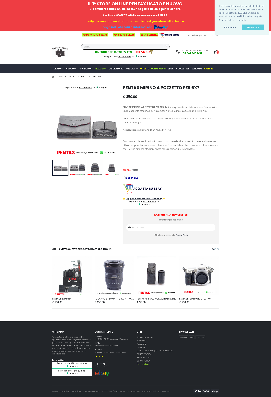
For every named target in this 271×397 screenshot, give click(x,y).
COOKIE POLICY (143, 361)
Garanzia (141, 347)
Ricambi (99, 68)
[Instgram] (104, 364)
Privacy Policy (181, 235)
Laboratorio (116, 68)
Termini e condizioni (145, 337)
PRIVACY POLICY (143, 357)
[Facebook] (97, 364)
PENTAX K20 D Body (61, 298)
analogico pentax (75, 77)
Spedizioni (141, 340)
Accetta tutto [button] (253, 27)
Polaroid (183, 337)
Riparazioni (85, 68)
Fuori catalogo (143, 364)
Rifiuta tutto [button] (230, 27)
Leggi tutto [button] (240, 20)
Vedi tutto (99, 356)
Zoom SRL (200, 337)
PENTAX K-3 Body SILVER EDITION (195, 298)
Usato (57, 68)
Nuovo (70, 68)
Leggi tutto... (58, 360)
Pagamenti (141, 344)
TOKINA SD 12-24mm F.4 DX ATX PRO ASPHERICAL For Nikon (114, 298)
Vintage (131, 68)
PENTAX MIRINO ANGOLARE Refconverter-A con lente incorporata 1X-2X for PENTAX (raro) (156, 298)
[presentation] (56, 125)
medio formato (95, 77)
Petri (192, 337)
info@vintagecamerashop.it (106, 345)
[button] (212, 249)
